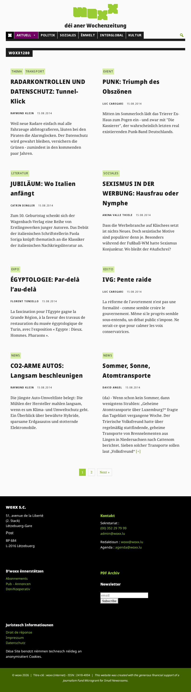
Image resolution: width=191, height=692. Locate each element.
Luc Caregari (112, 103)
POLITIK (48, 35)
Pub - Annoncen (18, 584)
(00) (113, 528)
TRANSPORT (34, 71)
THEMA (16, 71)
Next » (104, 472)
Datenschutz (15, 643)
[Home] (10, 35)
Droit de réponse (19, 632)
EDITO (108, 269)
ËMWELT (88, 35)
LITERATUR (19, 173)
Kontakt (107, 515)
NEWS (15, 355)
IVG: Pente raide (126, 279)
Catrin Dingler (22, 205)
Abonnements (17, 578)
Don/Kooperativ (18, 589)
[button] (181, 35)
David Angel (112, 387)
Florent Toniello (24, 301)
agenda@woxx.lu (128, 547)
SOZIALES (68, 35)
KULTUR (134, 35)
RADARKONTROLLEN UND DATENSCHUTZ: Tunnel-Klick (47, 91)
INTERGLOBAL (111, 35)
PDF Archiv (109, 573)
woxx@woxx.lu (132, 542)
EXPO (15, 269)
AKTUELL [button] (24, 35)
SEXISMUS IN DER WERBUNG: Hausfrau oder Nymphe (140, 193)
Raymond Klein (22, 113)
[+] (138, 451)
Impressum (15, 637)
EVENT (108, 71)
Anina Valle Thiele (117, 215)
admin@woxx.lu (112, 533)
